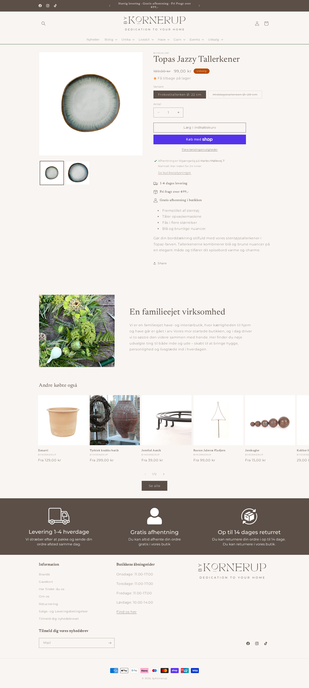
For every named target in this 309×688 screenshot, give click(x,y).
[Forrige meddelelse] (109, 6)
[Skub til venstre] (145, 474)
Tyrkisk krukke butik (104, 450)
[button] (43, 23)
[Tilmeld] (109, 643)
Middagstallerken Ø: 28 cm (237, 95)
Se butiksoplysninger (174, 173)
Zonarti (43, 450)
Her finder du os (52, 589)
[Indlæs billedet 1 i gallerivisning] (52, 173)
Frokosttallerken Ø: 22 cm (179, 94)
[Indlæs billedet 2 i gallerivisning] (78, 173)
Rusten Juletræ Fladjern (209, 450)
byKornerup (159, 678)
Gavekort (46, 582)
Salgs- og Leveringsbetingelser (63, 611)
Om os (44, 596)
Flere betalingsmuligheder (200, 149)
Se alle (154, 486)
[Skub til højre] (163, 474)
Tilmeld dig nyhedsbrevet (59, 619)
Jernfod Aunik (151, 450)
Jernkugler (252, 450)
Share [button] (162, 263)
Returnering (48, 604)
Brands (44, 574)
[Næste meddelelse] (199, 6)
